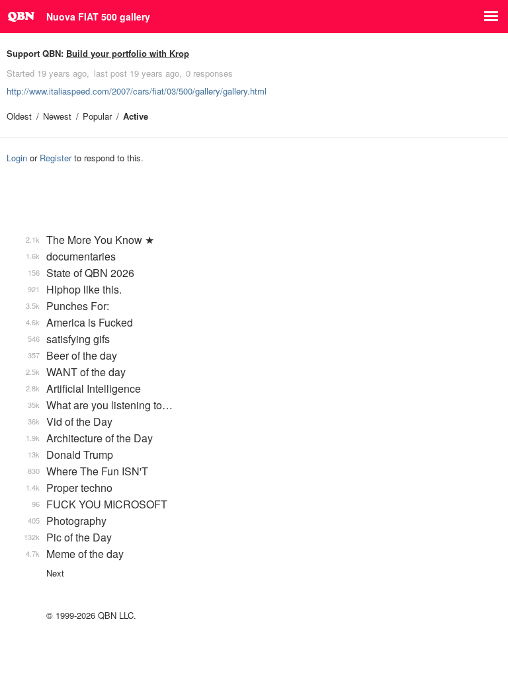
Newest (57, 116)
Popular (97, 116)
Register (55, 157)
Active (135, 116)
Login (17, 157)
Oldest (19, 116)
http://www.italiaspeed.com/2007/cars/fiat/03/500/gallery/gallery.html (137, 91)
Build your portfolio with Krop (127, 53)
